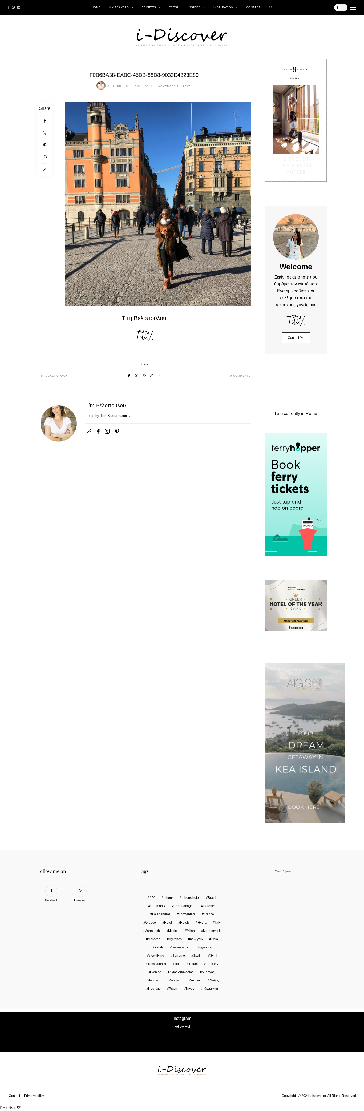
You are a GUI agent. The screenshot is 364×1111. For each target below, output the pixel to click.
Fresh (174, 7)
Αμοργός (208, 972)
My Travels (119, 7)
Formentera (187, 914)
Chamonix (157, 906)
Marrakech (152, 931)
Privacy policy (34, 1096)
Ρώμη (173, 989)
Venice (156, 972)
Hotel (168, 922)
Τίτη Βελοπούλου (137, 85)
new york (196, 939)
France (209, 914)
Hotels (184, 922)
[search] (271, 7)
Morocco (154, 939)
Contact (253, 7)
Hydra (202, 922)
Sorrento (178, 955)
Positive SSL (12, 1108)
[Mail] (18, 7)
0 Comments (240, 375)
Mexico (173, 931)
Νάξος (214, 980)
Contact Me (296, 338)
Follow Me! (182, 1026)
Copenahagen (184, 906)
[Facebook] (8, 7)
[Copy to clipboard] (44, 170)
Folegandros (161, 914)
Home (96, 7)
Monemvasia (212, 931)
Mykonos (175, 939)
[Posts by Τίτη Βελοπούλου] (101, 85)
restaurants (180, 947)
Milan (191, 931)
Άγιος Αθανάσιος (181, 972)
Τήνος (189, 989)
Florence (209, 906)
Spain (197, 955)
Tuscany (212, 964)
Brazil (212, 898)
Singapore (204, 947)
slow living (156, 955)
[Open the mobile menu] (353, 7)
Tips (177, 964)
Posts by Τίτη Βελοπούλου (106, 416)
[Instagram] (13, 7)
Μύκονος (194, 980)
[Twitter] (44, 133)
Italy (218, 922)
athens (168, 898)
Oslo (214, 939)
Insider (194, 7)
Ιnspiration (223, 7)
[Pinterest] (44, 145)
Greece (150, 922)
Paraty (159, 947)
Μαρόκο (174, 980)
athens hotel (191, 898)
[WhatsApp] (44, 157)
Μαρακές (153, 980)
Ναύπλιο (154, 989)
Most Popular (283, 871)
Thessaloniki (157, 964)
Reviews (149, 7)
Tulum (193, 964)
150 (152, 898)
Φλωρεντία (210, 989)
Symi (213, 955)
